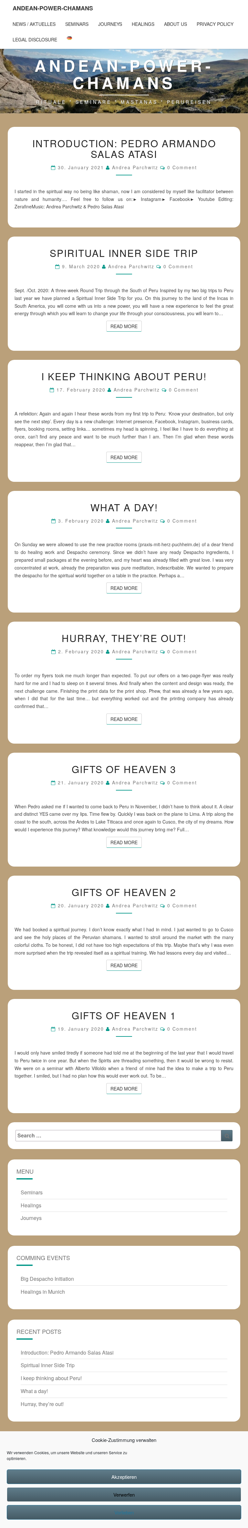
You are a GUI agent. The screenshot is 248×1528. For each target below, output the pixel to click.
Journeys (110, 24)
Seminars (76, 24)
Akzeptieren (124, 1476)
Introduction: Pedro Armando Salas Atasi (124, 148)
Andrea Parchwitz (135, 167)
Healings (143, 24)
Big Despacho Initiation (47, 1278)
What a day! (124, 507)
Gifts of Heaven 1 (124, 1015)
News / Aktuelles (34, 24)
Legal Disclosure (35, 39)
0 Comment (182, 167)
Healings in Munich (43, 1291)
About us (175, 24)
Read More (126, 326)
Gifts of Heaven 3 (124, 769)
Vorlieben (124, 1512)
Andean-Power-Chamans (53, 8)
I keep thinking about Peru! (124, 376)
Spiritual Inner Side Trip (124, 253)
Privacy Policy (215, 24)
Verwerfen (124, 1494)
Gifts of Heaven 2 (124, 892)
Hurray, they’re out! (124, 638)
